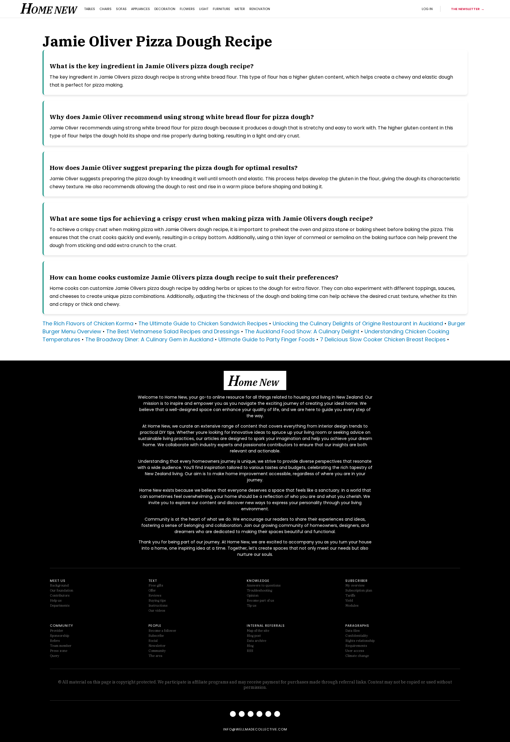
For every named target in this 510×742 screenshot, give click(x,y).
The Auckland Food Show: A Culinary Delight (302, 331)
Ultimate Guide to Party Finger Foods (266, 339)
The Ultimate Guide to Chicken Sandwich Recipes (203, 323)
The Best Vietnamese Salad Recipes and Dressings (173, 331)
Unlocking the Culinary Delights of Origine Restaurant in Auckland (358, 323)
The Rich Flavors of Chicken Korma (87, 323)
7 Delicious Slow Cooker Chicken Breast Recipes (383, 339)
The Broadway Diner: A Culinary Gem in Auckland (149, 339)
